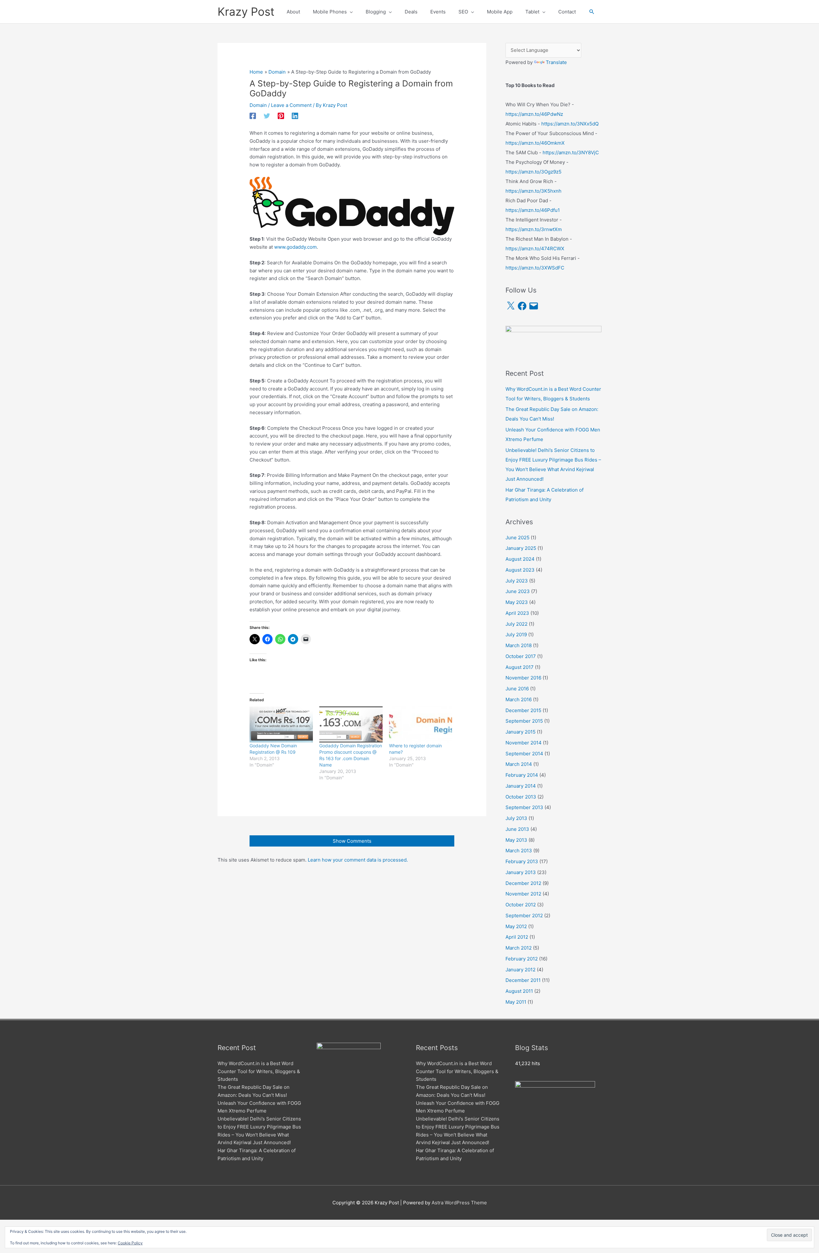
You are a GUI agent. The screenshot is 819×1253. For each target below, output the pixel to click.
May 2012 (516, 926)
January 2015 (520, 732)
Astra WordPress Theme (459, 1203)
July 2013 (516, 818)
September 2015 (524, 721)
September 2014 (524, 754)
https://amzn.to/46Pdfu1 (532, 210)
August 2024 (520, 559)
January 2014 (520, 786)
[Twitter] (267, 115)
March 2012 (518, 948)
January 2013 (520, 872)
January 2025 (520, 548)
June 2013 (517, 829)
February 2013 (521, 861)
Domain (258, 105)
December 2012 (523, 883)
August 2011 (519, 991)
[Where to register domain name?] (420, 724)
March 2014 (518, 764)
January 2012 (520, 970)
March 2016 (518, 699)
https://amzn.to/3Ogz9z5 (533, 172)
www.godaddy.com (295, 247)
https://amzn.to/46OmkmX (535, 143)
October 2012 (520, 905)
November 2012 (523, 894)
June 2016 (517, 689)
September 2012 (524, 915)
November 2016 (523, 678)
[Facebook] (253, 115)
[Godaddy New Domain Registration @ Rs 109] (281, 724)
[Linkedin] (295, 115)
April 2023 (517, 613)
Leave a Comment (291, 105)
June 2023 (517, 591)
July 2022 (516, 624)
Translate (556, 62)
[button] (592, 12)
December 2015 (523, 710)
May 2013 (516, 840)
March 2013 (518, 850)
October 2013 (520, 797)
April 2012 (516, 937)
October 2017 (520, 656)
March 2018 (518, 645)
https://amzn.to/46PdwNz (534, 114)
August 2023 (520, 570)
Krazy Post (246, 11)
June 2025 (517, 537)
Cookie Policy (130, 1243)
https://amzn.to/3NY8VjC (571, 152)
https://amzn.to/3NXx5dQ (570, 124)
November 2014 (523, 743)
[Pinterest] (281, 115)
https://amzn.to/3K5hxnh (533, 191)
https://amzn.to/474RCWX (534, 248)
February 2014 (521, 775)
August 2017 (519, 667)
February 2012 (521, 959)
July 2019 (516, 634)
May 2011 (515, 1002)
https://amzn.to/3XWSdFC (534, 268)
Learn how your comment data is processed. (358, 860)
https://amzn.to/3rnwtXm (533, 229)
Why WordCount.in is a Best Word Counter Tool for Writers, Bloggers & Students (259, 1071)
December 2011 (523, 980)
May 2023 (516, 602)
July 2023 (516, 581)
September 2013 (524, 807)
